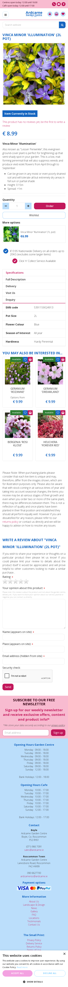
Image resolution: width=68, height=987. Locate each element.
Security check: (11, 667)
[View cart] (56, 14)
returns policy (10, 522)
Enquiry (10, 300)
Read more (22, 967)
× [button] (64, 954)
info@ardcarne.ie (59, 4)
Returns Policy (34, 946)
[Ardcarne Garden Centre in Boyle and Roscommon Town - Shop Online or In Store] (34, 14)
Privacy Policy (34, 940)
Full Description (16, 279)
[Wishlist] (63, 14)
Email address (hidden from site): (23, 656)
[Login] (49, 14)
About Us (34, 901)
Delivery (11, 286)
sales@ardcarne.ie (34, 849)
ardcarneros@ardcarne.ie (34, 876)
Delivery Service (34, 943)
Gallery (34, 911)
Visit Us (10, 293)
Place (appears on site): (17, 644)
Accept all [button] (17, 973)
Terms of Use (34, 950)
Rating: (7, 577)
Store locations (64, 4)
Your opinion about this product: (23, 588)
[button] (34, 981)
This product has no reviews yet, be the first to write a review (33, 123)
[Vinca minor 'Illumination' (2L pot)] (34, 74)
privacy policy (58, 725)
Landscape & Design (34, 904)
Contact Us (34, 924)
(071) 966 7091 (54, 4)
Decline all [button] (49, 973)
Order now (30, 359)
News (34, 908)
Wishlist (25, 359)
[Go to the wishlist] (63, 14)
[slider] (15, 581)
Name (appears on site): (18, 632)
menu (5, 15)
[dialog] (34, 968)
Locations (34, 918)
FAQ (34, 914)
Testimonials (34, 921)
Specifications (15, 272)
